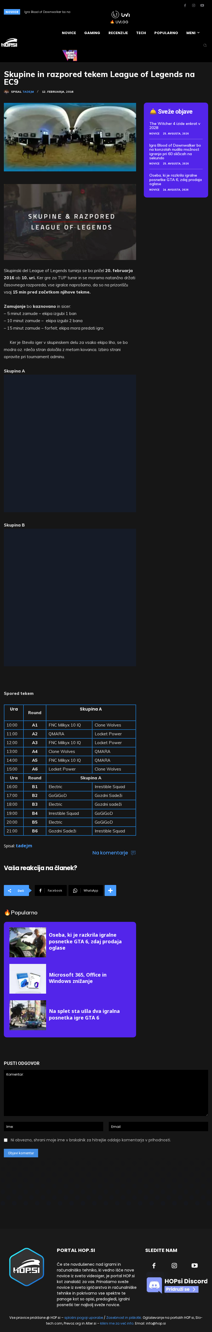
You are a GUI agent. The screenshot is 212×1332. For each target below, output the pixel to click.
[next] (98, 11)
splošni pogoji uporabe (83, 1317)
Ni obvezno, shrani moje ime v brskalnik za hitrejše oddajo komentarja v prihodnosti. (91, 1140)
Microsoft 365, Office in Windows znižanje (78, 977)
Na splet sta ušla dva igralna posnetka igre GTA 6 (84, 1014)
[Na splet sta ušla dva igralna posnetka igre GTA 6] (27, 1015)
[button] (205, 45)
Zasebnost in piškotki (123, 1317)
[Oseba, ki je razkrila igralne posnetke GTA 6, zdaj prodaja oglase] (27, 942)
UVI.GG (122, 22)
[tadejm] (7, 91)
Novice (154, 133)
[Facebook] (185, 5)
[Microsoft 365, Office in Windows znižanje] (27, 979)
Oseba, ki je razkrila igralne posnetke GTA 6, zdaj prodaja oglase (85, 941)
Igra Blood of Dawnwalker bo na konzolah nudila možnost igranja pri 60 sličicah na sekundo (175, 151)
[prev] (89, 11)
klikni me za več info (116, 1323)
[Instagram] (193, 5)
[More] (110, 890)
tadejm (28, 92)
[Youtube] (202, 5)
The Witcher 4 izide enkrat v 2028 (174, 125)
